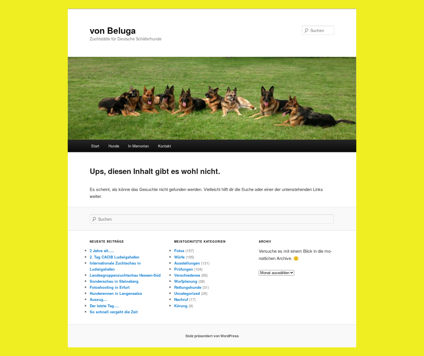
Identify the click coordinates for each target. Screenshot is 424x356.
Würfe (179, 257)
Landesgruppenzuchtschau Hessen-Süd (125, 275)
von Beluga (113, 30)
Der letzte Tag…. (104, 305)
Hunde (113, 146)
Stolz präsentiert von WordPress (212, 335)
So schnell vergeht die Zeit (114, 311)
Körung (180, 305)
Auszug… (98, 299)
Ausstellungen (187, 263)
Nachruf (181, 299)
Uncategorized (187, 293)
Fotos (179, 250)
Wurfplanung (185, 281)
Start (95, 146)
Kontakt (164, 146)
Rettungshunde (187, 287)
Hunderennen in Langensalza (116, 293)
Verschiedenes (187, 275)
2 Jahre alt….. (102, 250)
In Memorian (138, 146)
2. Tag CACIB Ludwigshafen (114, 257)
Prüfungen (183, 269)
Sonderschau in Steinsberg (114, 281)
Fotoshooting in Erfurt (110, 287)
